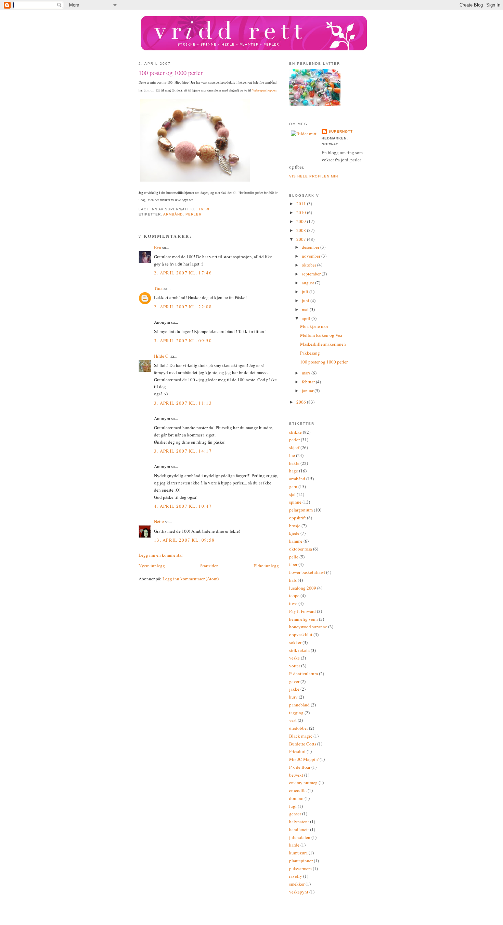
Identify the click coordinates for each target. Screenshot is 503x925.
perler (193, 214)
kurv (293, 697)
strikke (295, 432)
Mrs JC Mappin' (304, 759)
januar (308, 390)
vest (293, 720)
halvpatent (299, 821)
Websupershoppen (264, 90)
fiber (293, 564)
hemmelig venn (303, 619)
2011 (301, 203)
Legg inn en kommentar (161, 555)
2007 (301, 239)
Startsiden (209, 566)
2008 (301, 230)
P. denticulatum (303, 673)
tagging (296, 713)
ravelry (295, 876)
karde (294, 845)
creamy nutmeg (303, 782)
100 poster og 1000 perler (171, 73)
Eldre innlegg (266, 566)
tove (293, 603)
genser (295, 814)
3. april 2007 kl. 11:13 (183, 403)
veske (294, 658)
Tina (158, 288)
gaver (294, 681)
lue (292, 455)
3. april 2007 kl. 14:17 (183, 451)
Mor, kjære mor (314, 326)
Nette (159, 521)
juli (305, 291)
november (311, 256)
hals (293, 580)
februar (309, 382)
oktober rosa (300, 549)
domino (296, 798)
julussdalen (299, 837)
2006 (301, 402)
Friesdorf (297, 751)
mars (306, 373)
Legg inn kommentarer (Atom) (191, 579)
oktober (309, 265)
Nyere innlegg (152, 566)
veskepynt (298, 892)
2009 (301, 221)
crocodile (298, 790)
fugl (293, 806)
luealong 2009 (302, 588)
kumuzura (298, 853)
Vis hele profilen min (313, 176)
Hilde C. (161, 356)
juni (306, 300)
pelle (293, 557)
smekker (297, 884)
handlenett (299, 829)
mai (306, 309)
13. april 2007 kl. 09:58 (184, 540)
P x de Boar (299, 767)
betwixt (296, 775)
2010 (301, 212)
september (312, 274)
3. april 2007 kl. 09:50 (183, 340)
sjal (292, 494)
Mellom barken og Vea (321, 335)
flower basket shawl (307, 572)
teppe (294, 595)
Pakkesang (310, 353)
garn (293, 486)
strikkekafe (299, 650)
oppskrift (297, 518)
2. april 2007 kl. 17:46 (183, 273)
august (308, 283)
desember (311, 247)
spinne (295, 502)
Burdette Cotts (302, 744)
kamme (295, 541)
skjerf (294, 447)
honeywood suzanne (308, 627)
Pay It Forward (302, 611)
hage (293, 471)
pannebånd (299, 705)
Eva (157, 247)
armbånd (173, 214)
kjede (294, 533)
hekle (294, 463)
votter (294, 666)
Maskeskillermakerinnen (323, 344)
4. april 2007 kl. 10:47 (183, 506)
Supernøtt (340, 131)
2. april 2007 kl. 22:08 (183, 307)
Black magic (300, 736)
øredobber (298, 728)
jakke (294, 689)
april (306, 318)
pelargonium (301, 510)
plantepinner (301, 861)
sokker (295, 642)
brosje (294, 525)
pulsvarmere (300, 868)
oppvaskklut (300, 634)
